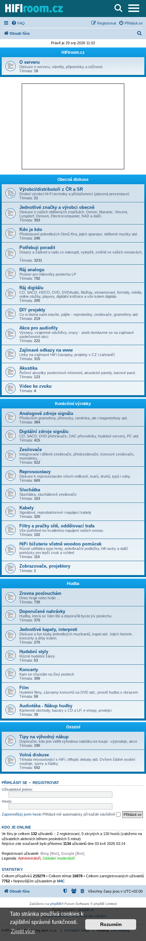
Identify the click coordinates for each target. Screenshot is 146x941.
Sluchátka (29, 489)
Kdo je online (16, 827)
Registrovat (46, 783)
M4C (61, 881)
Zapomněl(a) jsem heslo (21, 814)
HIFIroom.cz (73, 52)
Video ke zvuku (35, 386)
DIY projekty (32, 309)
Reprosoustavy (35, 471)
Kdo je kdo (30, 229)
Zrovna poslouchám (40, 593)
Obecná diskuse (73, 179)
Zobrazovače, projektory (44, 566)
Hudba (73, 583)
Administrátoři (29, 858)
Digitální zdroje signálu (44, 431)
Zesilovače (30, 449)
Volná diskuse (34, 754)
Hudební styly (33, 651)
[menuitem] (18, 23)
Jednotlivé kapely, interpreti (48, 629)
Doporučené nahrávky (42, 611)
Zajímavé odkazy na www (46, 350)
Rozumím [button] (111, 924)
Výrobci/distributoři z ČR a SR (51, 189)
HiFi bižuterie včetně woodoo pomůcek (60, 543)
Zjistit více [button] (23, 931)
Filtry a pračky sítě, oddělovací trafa (56, 525)
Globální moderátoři (58, 858)
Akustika (28, 368)
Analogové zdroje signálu (46, 413)
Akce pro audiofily (38, 327)
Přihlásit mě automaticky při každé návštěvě (79, 814)
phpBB (55, 904)
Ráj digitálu (31, 287)
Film (24, 687)
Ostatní (73, 727)
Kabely (26, 507)
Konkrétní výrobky (73, 403)
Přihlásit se (14, 783)
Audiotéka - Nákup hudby (45, 705)
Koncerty (28, 669)
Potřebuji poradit (37, 247)
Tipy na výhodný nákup (44, 736)
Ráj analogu (31, 269)
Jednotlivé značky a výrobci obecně (56, 207)
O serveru (29, 62)
